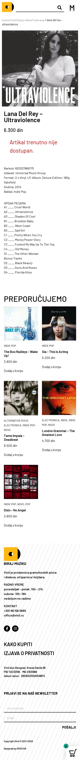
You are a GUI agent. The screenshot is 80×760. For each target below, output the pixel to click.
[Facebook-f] (7, 628)
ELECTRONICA (12, 425)
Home (5, 20)
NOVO (7, 429)
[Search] (59, 7)
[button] (72, 8)
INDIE (64, 420)
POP (27, 504)
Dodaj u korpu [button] (13, 370)
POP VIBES (25, 20)
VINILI (14, 20)
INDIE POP (38, 20)
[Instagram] (15, 628)
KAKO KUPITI (18, 644)
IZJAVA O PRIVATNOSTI (29, 653)
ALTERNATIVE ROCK (16, 420)
